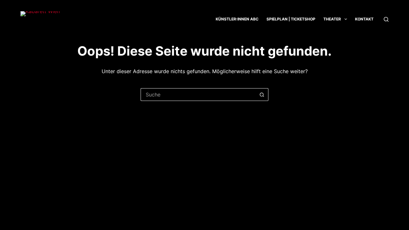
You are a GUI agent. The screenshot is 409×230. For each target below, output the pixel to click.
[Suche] (386, 19)
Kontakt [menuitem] (364, 19)
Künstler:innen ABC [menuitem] (237, 19)
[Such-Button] (262, 94)
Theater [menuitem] (332, 19)
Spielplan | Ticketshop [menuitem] (290, 19)
